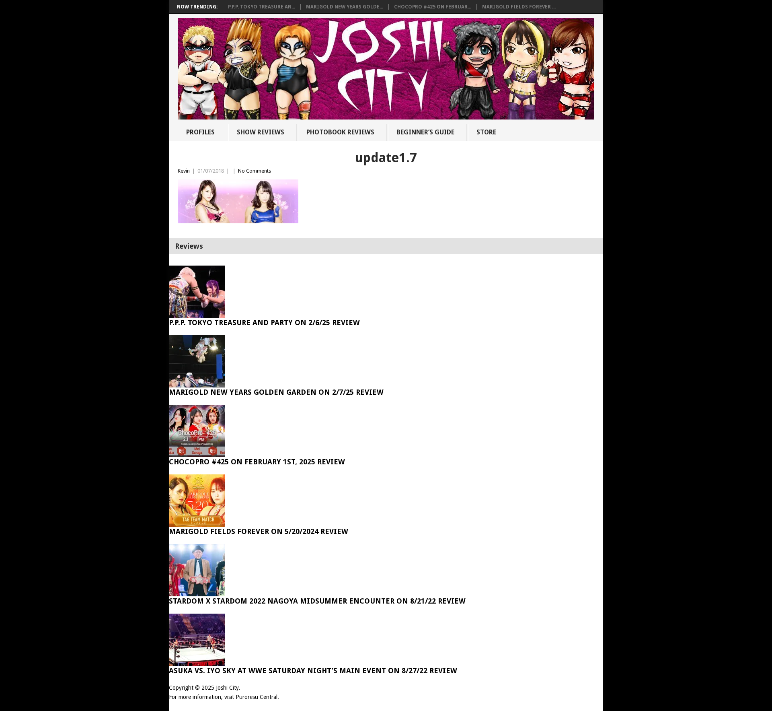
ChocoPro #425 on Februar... (432, 7)
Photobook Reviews (340, 132)
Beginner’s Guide (425, 132)
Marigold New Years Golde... (344, 7)
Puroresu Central (256, 697)
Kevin (184, 171)
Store (486, 132)
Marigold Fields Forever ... (519, 7)
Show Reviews (260, 132)
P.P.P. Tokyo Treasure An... (261, 7)
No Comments (254, 171)
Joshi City (227, 687)
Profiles (200, 132)
